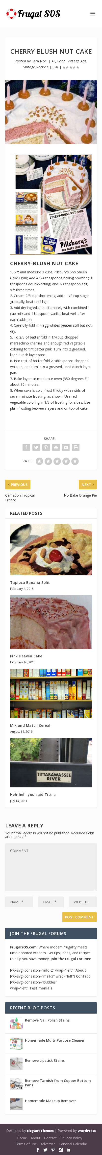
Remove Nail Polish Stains (47, 1020)
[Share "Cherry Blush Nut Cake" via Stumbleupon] (56, 447)
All (53, 61)
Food (61, 61)
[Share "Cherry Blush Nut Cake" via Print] (76, 447)
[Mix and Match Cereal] (51, 693)
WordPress (87, 1130)
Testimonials (40, 988)
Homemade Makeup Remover (50, 1100)
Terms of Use (26, 1144)
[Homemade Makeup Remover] (16, 1104)
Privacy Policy (71, 1138)
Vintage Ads (77, 61)
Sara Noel (40, 61)
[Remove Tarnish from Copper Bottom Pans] (16, 1084)
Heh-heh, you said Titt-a (33, 794)
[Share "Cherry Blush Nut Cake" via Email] (66, 447)
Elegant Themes (40, 1130)
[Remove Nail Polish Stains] (16, 1023)
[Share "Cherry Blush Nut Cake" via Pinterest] (46, 447)
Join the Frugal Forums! (71, 958)
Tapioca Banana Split (30, 582)
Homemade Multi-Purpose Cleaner (55, 1040)
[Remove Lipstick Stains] (16, 1064)
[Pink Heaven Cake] (51, 622)
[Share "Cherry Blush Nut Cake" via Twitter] (36, 447)
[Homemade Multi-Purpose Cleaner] (16, 1043)
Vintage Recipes (36, 67)
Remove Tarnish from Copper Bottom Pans (58, 1082)
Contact (83, 976)
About (81, 970)
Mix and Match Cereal (30, 725)
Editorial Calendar (73, 1144)
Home (22, 1138)
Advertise (48, 1144)
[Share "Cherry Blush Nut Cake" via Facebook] (26, 447)
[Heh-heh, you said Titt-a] (51, 762)
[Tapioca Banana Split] (51, 550)
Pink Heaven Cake (26, 656)
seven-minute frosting (27, 396)
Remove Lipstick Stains (45, 1060)
